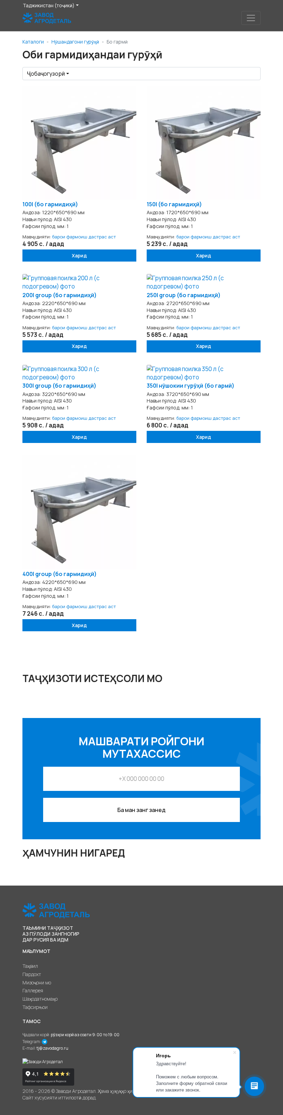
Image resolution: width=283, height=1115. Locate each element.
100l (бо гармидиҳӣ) (50, 204)
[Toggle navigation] (251, 18)
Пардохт (31, 974)
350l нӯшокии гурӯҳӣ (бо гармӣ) (190, 385)
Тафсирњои (35, 1007)
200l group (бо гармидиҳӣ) (59, 295)
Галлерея (32, 990)
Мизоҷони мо (36, 982)
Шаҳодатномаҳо (40, 998)
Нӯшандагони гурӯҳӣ (75, 41)
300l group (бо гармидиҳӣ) (59, 385)
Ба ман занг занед (141, 810)
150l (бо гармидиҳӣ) (174, 204)
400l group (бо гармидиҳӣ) (59, 574)
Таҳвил (30, 966)
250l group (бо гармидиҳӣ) (184, 295)
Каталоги (33, 41)
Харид (79, 255)
